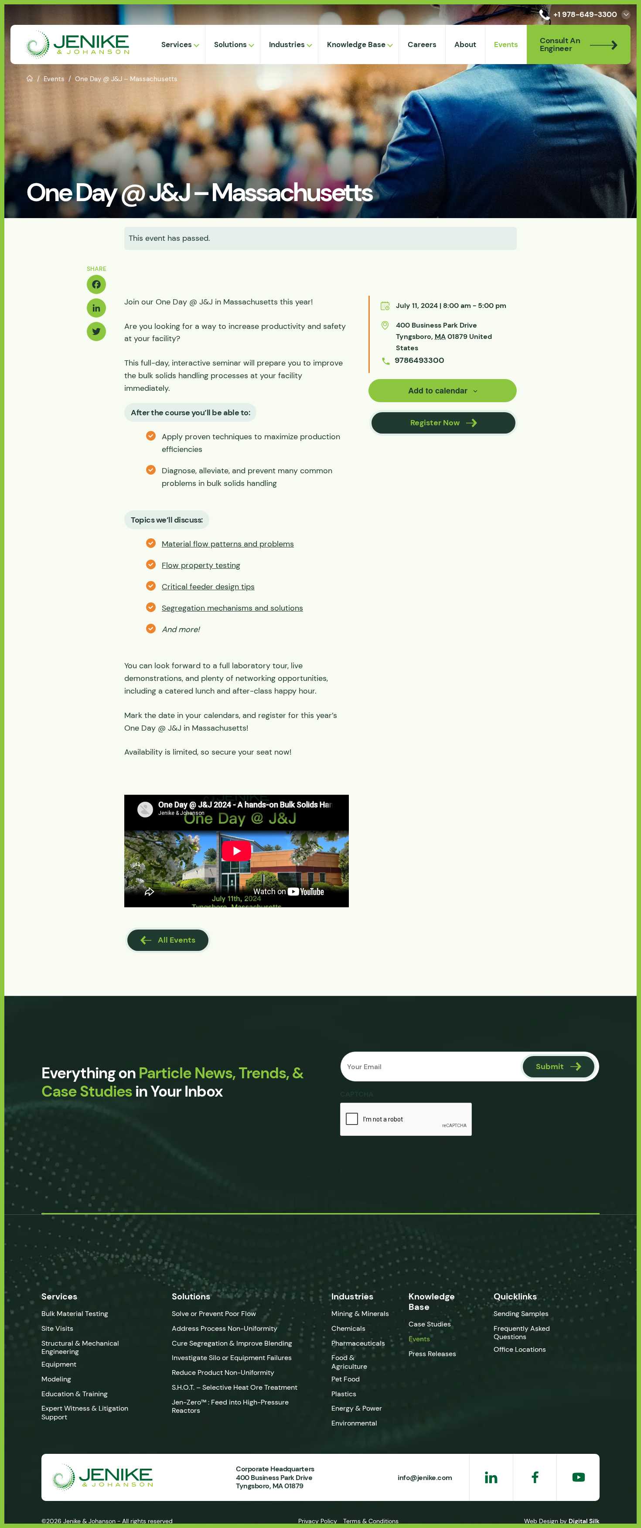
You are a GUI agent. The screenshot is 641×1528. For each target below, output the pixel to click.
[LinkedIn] (96, 308)
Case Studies (430, 1324)
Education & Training (74, 1394)
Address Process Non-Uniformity (224, 1328)
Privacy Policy (317, 1521)
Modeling (56, 1379)
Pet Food (345, 1379)
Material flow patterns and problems (228, 544)
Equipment (58, 1364)
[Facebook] (96, 284)
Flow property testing (201, 565)
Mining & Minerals (360, 1313)
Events (54, 79)
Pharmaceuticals (358, 1343)
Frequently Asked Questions (522, 1332)
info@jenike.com (425, 1477)
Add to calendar (437, 390)
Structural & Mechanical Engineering (80, 1347)
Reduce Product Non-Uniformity (223, 1372)
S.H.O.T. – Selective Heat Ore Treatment (234, 1387)
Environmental (354, 1423)
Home (30, 78)
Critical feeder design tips (208, 586)
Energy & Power (356, 1408)
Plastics (343, 1394)
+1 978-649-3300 (585, 14)
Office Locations (521, 1349)
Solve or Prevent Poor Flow (214, 1313)
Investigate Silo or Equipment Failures (232, 1358)
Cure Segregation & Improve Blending (232, 1343)
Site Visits (57, 1328)
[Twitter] (96, 331)
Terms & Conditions (371, 1521)
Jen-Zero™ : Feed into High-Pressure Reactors (230, 1406)
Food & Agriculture (349, 1362)
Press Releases (432, 1354)
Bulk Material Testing (74, 1313)
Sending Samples (521, 1313)
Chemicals (348, 1328)
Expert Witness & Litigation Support (84, 1412)
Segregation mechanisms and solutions (232, 608)
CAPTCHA (356, 1094)
